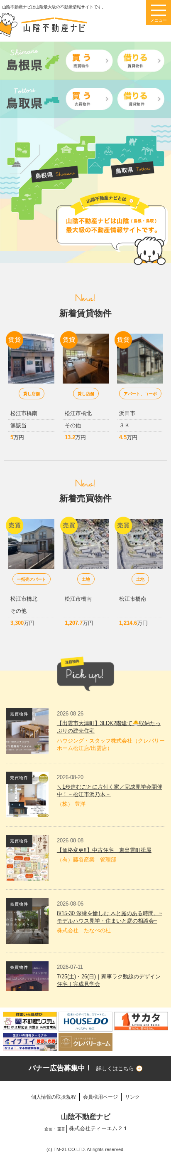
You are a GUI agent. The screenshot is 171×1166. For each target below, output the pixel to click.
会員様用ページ (100, 1096)
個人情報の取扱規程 (53, 1096)
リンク (132, 1096)
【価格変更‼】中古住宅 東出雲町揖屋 (104, 850)
